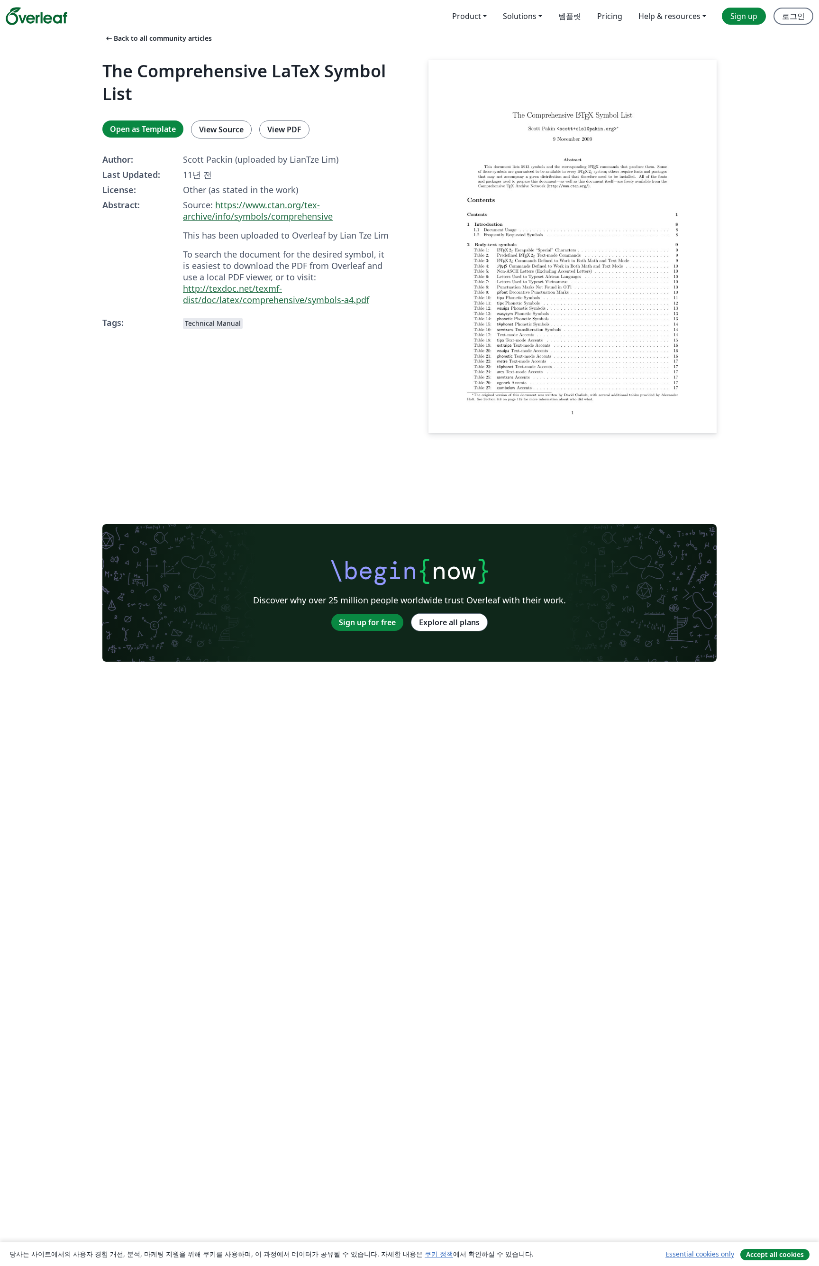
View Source (221, 129)
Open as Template (143, 129)
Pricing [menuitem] (609, 16)
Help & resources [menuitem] (669, 16)
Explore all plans (449, 622)
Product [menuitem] (466, 16)
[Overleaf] (36, 16)
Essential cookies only (699, 1253)
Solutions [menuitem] (520, 16)
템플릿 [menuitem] (569, 16)
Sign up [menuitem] (743, 16)
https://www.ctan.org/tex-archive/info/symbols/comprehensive (258, 210)
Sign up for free (367, 622)
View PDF (284, 129)
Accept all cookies (775, 1254)
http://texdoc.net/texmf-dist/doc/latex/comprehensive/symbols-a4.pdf (276, 294)
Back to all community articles (158, 38)
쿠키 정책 (439, 1253)
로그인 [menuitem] (793, 16)
